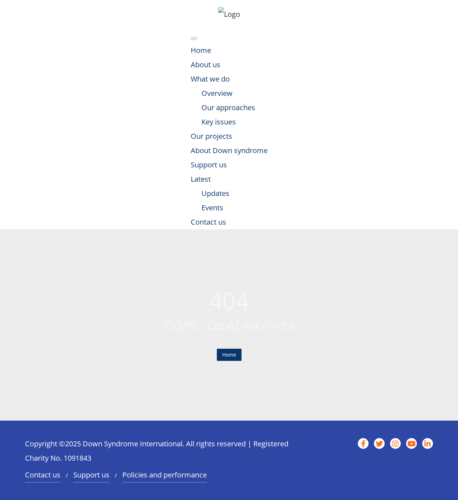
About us (205, 64)
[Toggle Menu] (194, 38)
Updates (215, 193)
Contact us (208, 222)
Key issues (218, 122)
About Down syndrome (229, 150)
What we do (210, 79)
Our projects (211, 136)
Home (201, 50)
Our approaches (228, 107)
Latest (201, 179)
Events (212, 207)
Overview (217, 93)
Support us (209, 165)
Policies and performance (164, 475)
